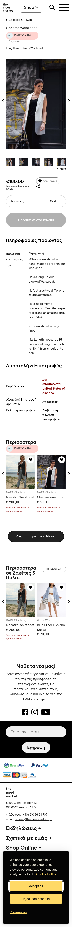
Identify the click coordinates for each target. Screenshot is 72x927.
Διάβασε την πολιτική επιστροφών (51, 414)
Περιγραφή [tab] (13, 253)
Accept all (36, 886)
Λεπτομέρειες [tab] (14, 259)
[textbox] (36, 199)
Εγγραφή (36, 747)
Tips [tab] (8, 265)
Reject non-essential (36, 898)
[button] (3, 474)
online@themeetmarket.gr (33, 819)
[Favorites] (30, 459)
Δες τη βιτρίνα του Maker (36, 536)
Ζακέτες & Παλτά (20, 20)
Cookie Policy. (46, 874)
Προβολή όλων (53, 568)
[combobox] (36, 201)
